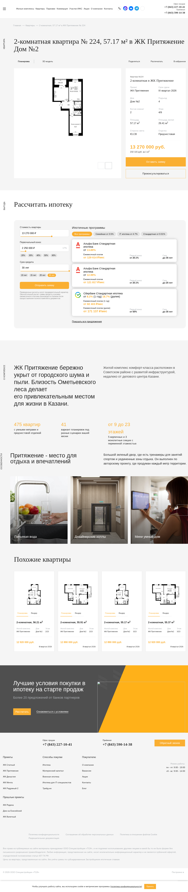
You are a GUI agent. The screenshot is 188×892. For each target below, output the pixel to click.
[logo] (11, 9)
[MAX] (22, 836)
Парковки (50, 8)
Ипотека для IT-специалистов (57, 782)
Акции (86, 8)
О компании (97, 8)
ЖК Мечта (8, 782)
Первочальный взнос (30, 242)
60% (54, 255)
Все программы (82, 234)
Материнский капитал (53, 771)
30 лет (52, 275)
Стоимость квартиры (30, 227)
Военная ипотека (51, 776)
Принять (150, 886)
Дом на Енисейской (12, 811)
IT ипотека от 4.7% (128, 234)
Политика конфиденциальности (44, 834)
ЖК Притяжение (11, 771)
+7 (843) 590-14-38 (174, 12)
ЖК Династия (9, 776)
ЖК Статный (9, 765)
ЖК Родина (8, 805)
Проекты (8, 757)
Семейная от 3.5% (105, 234)
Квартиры (40, 8)
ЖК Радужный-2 (10, 788)
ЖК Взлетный (9, 817)
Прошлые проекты (13, 797)
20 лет (42, 275)
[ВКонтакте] (4, 836)
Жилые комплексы (25, 8)
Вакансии (86, 771)
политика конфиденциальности (126, 886)
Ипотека (47, 765)
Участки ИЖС (75, 8)
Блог (84, 788)
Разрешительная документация (44, 838)
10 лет (24, 275)
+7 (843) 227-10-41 (174, 7)
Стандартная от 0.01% (154, 234)
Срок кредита (26, 262)
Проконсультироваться (155, 173)
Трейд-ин (47, 788)
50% (46, 255)
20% (23, 255)
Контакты (108, 8)
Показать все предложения (87, 321)
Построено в (178, 872)
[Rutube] (10, 836)
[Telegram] (16, 836)
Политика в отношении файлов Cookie (138, 834)
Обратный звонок (170, 743)
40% (38, 255)
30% (31, 255)
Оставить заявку (155, 161)
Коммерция (62, 8)
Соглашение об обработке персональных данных (90, 834)
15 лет (33, 275)
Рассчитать (22, 711)
